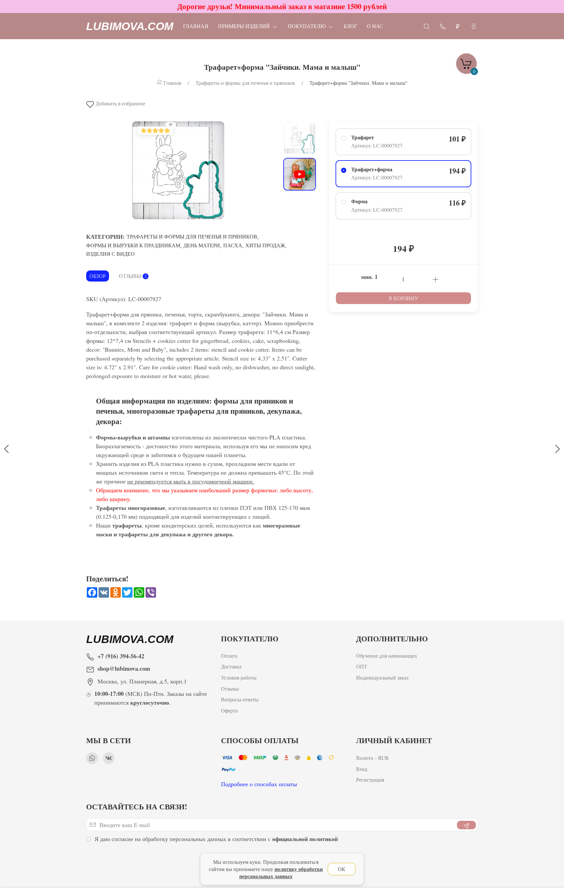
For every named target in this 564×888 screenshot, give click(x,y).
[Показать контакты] (443, 26)
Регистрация (370, 779)
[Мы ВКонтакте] (109, 758)
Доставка (231, 666)
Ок (341, 868)
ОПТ (362, 666)
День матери (201, 245)
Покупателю (307, 26)
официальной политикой (305, 838)
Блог (350, 26)
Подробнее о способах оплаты (259, 784)
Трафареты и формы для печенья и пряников (192, 236)
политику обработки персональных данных (281, 872)
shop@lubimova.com (124, 668)
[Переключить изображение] (299, 137)
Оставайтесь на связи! (136, 806)
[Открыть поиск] (426, 26)
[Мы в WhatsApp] (92, 758)
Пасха (232, 245)
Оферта (229, 710)
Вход (361, 768)
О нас (375, 26)
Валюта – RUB (372, 757)
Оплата (229, 655)
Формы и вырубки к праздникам (133, 245)
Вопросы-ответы (239, 699)
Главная (195, 26)
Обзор (97, 275)
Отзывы (133, 275)
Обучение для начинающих (387, 655)
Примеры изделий (244, 26)
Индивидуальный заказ (382, 677)
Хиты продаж (265, 245)
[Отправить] (466, 825)
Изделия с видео (110, 253)
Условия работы (239, 677)
